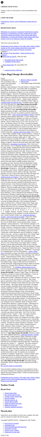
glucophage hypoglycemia (18, 144)
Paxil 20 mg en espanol (12, 423)
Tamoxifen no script (11, 428)
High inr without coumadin (29, 80)
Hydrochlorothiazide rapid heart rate (15, 427)
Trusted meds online (11, 393)
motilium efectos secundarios (9, 177)
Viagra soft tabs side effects (28, 35)
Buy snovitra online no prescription (11, 366)
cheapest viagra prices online (22, 132)
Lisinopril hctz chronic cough (9, 21)
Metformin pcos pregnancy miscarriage (12, 32)
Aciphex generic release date (13, 396)
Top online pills (24, 46)
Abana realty (31, 48)
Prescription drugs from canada (14, 60)
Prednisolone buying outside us (10, 46)
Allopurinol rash (9, 425)
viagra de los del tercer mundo (15, 217)
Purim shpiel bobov (8, 65)
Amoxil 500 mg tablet (11, 402)
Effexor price (25, 81)
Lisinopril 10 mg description (10, 53)
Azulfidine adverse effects (12, 61)
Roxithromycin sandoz (31, 32)
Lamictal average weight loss (13, 70)
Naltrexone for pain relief (12, 432)
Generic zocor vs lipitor (12, 430)
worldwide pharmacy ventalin (30, 334)
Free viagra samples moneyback (17, 48)
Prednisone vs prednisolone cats (10, 33)
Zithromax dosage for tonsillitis (23, 39)
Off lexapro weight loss (24, 50)
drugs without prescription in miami (23, 114)
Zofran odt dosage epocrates (13, 403)
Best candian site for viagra (28, 33)
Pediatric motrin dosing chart (26, 37)
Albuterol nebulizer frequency (14, 407)
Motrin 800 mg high (9, 56)
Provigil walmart (10, 398)
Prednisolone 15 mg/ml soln (9, 37)
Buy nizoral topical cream (12, 395)
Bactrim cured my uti (11, 400)
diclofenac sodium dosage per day (25, 267)
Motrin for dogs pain (11, 405)
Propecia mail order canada (9, 50)
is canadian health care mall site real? (19, 101)
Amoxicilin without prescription (10, 35)
